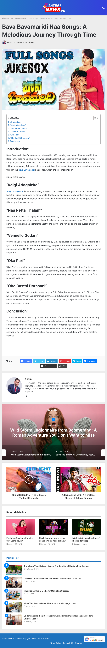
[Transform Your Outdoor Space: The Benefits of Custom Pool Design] (14, 570)
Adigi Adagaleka (15, 191)
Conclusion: (15, 141)
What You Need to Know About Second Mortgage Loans (50, 603)
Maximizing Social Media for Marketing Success (46, 591)
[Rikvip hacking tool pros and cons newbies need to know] (53, 527)
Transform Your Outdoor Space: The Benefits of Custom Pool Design (56, 566)
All (12, 18)
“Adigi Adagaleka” (18, 125)
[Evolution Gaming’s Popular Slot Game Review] (20, 527)
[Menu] (3, 9)
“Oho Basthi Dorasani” (20, 138)
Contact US (68, 643)
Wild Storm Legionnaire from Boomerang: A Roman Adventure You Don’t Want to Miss (53, 432)
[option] (53, 432)
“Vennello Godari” (17, 131)
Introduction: (15, 122)
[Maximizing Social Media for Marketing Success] (14, 595)
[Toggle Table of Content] (94, 118)
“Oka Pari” (14, 135)
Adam (9, 42)
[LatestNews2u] (53, 7)
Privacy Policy (55, 643)
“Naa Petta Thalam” (19, 128)
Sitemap (78, 643)
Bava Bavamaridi (27, 169)
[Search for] (103, 9)
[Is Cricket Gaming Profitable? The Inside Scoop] (86, 527)
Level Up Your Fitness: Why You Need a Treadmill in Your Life (52, 578)
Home (6, 18)
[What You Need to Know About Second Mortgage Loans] (14, 607)
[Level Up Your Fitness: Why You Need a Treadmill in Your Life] (14, 582)
